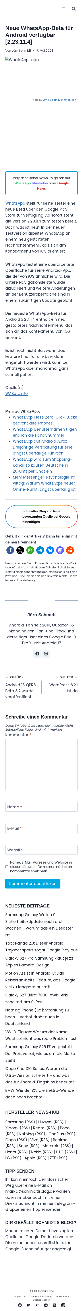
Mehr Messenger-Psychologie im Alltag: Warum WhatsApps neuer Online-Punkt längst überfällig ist (44, 483)
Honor (10, 1152)
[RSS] (54, 1305)
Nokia (36, 1152)
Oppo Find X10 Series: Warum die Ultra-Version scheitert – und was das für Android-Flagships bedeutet (39, 1075)
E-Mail (14, 828)
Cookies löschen (41, 1299)
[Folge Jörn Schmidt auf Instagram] (46, 654)
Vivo (34, 1140)
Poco (64, 1128)
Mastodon (40, 183)
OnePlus (56, 1134)
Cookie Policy (62, 1296)
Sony (23, 1146)
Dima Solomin (51, 100)
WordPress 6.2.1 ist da (63, 685)
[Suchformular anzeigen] (74, 9)
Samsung (14, 1122)
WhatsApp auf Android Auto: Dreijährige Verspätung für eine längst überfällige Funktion (43, 447)
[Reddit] (46, 1305)
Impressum (20, 1296)
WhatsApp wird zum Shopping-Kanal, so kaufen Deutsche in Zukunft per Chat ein (42, 465)
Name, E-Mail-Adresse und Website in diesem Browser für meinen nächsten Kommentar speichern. (41, 866)
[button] (10, 550)
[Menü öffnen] (63, 8)
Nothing (26, 1134)
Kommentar (18, 735)
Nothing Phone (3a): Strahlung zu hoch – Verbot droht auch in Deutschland (37, 1016)
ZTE (53, 1158)
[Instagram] (63, 1305)
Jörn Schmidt (21, 51)
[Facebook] (20, 1305)
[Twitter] (28, 1305)
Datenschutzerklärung (40, 1296)
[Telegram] (37, 1305)
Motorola (51, 1146)
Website (15, 850)
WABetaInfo (16, 393)
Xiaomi (12, 1128)
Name (14, 807)
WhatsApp (23, 183)
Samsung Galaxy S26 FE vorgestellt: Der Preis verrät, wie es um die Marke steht (40, 1053)
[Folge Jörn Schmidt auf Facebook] (37, 654)
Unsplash (70, 100)
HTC (60, 1152)
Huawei (45, 1122)
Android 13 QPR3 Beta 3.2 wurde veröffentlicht (20, 688)
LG (7, 1158)
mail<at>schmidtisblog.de (30, 1191)
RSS (30, 1122)
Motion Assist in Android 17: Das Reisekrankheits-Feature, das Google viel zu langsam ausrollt (40, 980)
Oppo (10, 1140)
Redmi (39, 1128)
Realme (60, 1140)
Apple (30, 1158)
